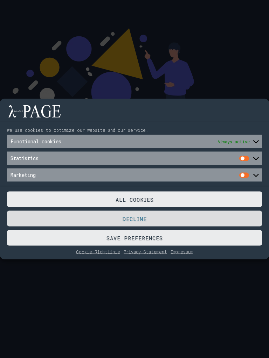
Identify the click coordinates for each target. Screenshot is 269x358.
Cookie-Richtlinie (98, 252)
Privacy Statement (145, 252)
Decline (135, 218)
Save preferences (134, 237)
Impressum (182, 252)
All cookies (135, 199)
